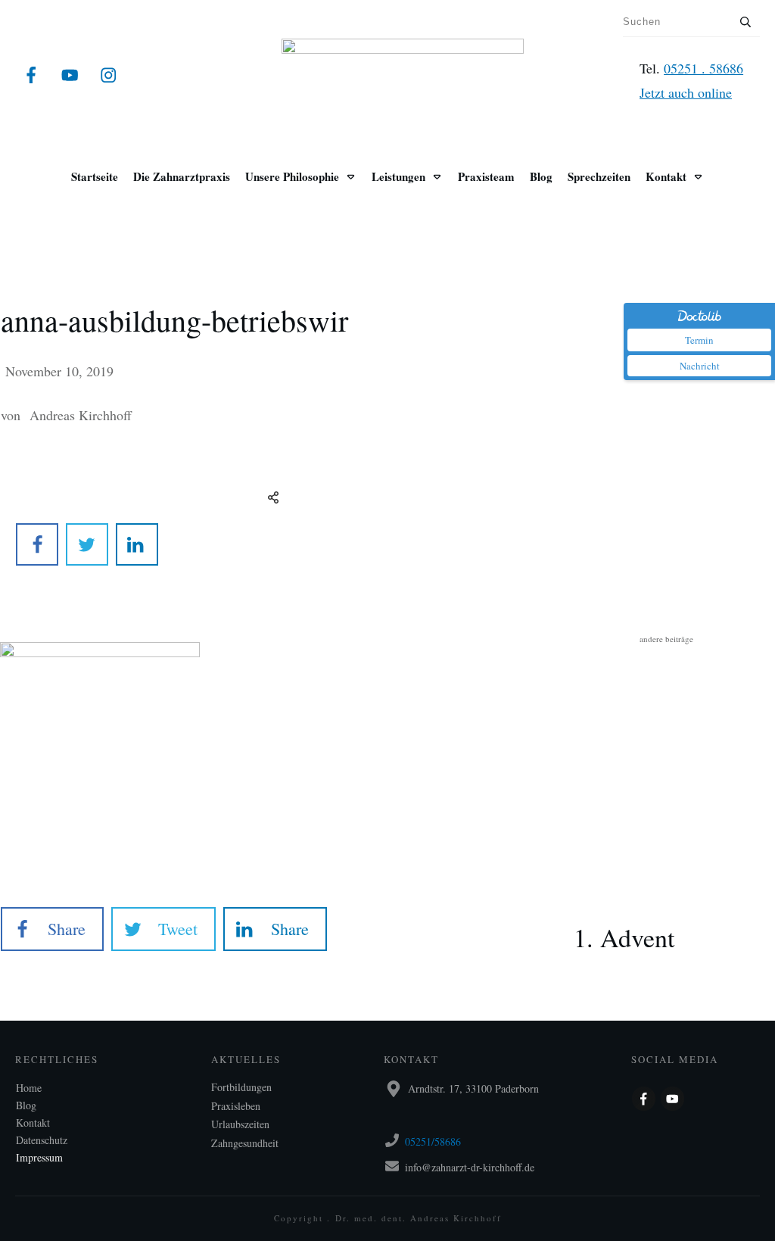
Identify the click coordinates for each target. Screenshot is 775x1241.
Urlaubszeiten (240, 1124)
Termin (699, 340)
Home (29, 1087)
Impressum (39, 1157)
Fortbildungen (241, 1087)
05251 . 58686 (703, 68)
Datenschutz (41, 1140)
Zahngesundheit (245, 1143)
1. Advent (666, 915)
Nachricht (700, 366)
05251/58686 (433, 1141)
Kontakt (33, 1122)
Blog (26, 1105)
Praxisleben (235, 1106)
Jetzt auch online (686, 92)
